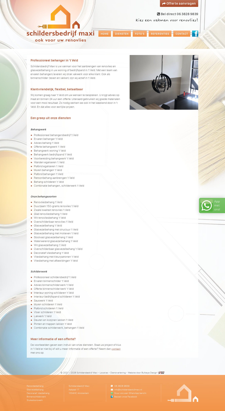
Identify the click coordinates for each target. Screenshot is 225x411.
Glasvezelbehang (35, 389)
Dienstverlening (118, 372)
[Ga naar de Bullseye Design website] (161, 372)
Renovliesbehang (35, 385)
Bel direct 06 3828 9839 (179, 14)
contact (116, 348)
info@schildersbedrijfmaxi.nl (128, 389)
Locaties (104, 372)
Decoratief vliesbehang (38, 393)
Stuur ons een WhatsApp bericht (130, 393)
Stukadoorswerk (35, 400)
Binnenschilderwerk (36, 396)
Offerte (181, 3)
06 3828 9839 (121, 385)
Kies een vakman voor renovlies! (166, 20)
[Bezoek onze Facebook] (195, 34)
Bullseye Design (149, 372)
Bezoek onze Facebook (125, 396)
